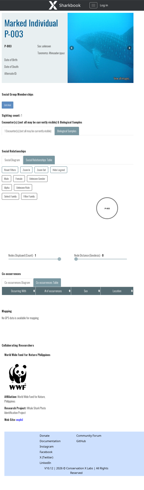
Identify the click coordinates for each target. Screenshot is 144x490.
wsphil (19, 420)
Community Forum (88, 436)
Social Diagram (12, 160)
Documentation (50, 441)
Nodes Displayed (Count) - (22, 255)
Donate (45, 436)
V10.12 (48, 468)
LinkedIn (45, 463)
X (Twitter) (46, 457)
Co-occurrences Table (47, 282)
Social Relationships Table (39, 160)
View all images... (122, 78)
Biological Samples (66, 131)
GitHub (81, 441)
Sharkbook (70, 5)
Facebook (46, 452)
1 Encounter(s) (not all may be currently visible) (28, 131)
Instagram (47, 446)
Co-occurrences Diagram (17, 282)
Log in (104, 5)
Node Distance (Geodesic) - (89, 255)
